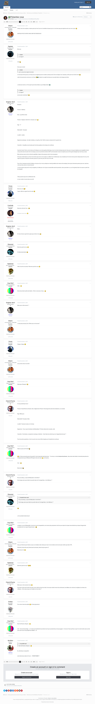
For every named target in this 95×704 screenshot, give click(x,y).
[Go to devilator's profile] (10, 648)
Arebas (10, 601)
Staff (17, 10)
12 (31, 21)
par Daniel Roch (21, 699)
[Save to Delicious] (13, 691)
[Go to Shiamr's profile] (10, 34)
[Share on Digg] (11, 691)
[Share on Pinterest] (22, 691)
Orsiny (10, 186)
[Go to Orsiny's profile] (10, 194)
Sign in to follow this (78, 16)
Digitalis (10, 46)
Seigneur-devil (10, 102)
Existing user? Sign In (78, 2)
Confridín (12, 18)
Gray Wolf (10, 283)
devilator (10, 640)
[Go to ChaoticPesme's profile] (10, 408)
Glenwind (10, 244)
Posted (22, 25)
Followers (86, 16)
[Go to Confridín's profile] (5, 18)
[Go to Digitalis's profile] (10, 54)
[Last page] (37, 22)
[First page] (4, 22)
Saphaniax (10, 264)
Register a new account (26, 677)
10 (26, 21)
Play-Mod (5, 10)
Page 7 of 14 (41, 21)
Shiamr (10, 26)
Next (34, 21)
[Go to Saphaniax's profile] (10, 271)
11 (28, 21)
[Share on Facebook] (7, 691)
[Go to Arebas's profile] (10, 609)
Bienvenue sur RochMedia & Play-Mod (30, 18)
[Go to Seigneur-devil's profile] (10, 109)
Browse (6, 7)
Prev (7, 21)
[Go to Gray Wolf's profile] (10, 291)
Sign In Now (68, 677)
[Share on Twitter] (4, 691)
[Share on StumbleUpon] (17, 691)
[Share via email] (19, 691)
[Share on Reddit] (15, 691)
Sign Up (88, 2)
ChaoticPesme (10, 401)
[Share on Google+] (9, 691)
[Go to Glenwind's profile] (10, 252)
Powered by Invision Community (47, 701)
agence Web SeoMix (47, 699)
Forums (11, 10)
